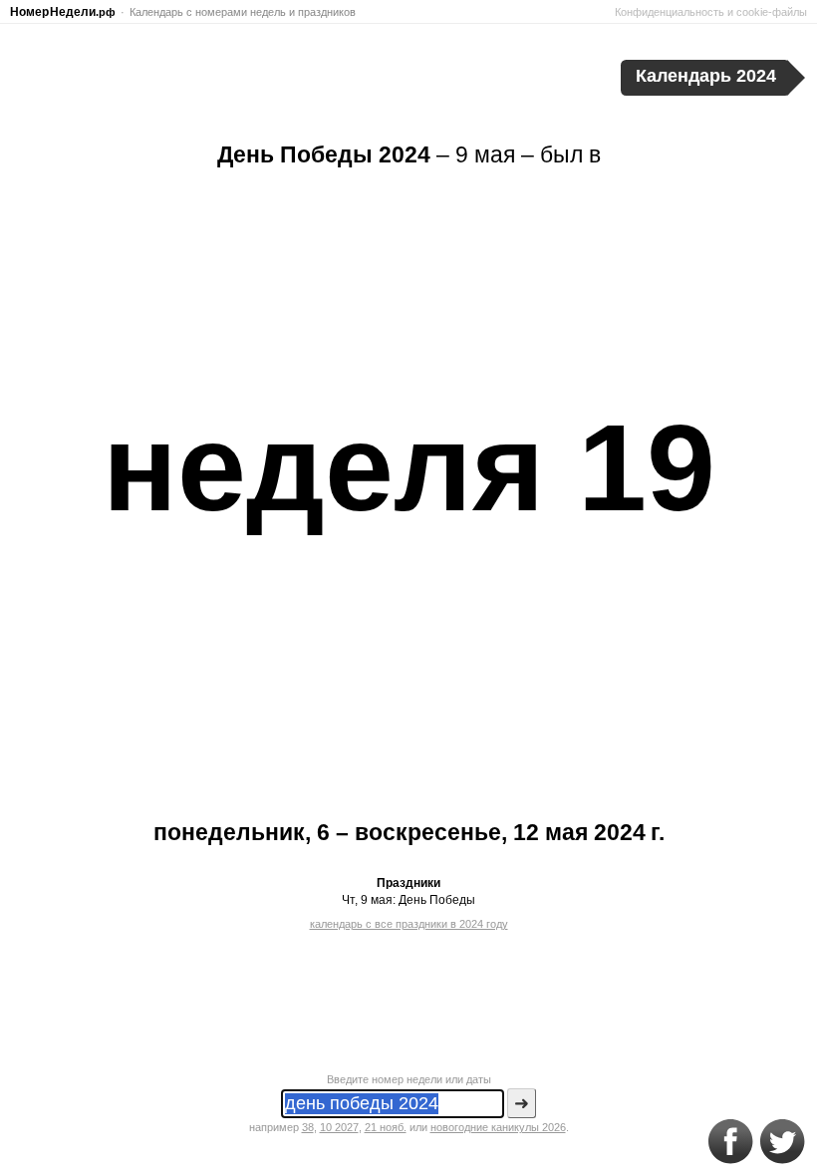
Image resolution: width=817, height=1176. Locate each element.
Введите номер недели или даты (409, 1079)
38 (308, 1127)
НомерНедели (63, 12)
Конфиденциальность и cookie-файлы (711, 12)
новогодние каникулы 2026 (498, 1127)
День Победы (437, 900)
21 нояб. (386, 1127)
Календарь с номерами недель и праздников (243, 12)
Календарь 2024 (706, 76)
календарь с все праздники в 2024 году (409, 924)
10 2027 (339, 1127)
